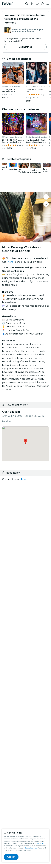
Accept (11, 857)
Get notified (25, 47)
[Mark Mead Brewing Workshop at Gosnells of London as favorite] (46, 204)
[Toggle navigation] (47, 4)
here (10, 262)
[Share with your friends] (46, 197)
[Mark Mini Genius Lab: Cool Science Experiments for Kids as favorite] (44, 116)
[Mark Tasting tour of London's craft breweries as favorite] (20, 65)
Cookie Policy (39, 843)
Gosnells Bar (11, 411)
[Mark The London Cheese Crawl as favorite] (44, 65)
